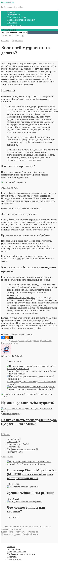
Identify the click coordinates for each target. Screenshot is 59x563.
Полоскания (13, 284)
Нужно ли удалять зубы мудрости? (28, 403)
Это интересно (14, 25)
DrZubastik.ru (7, 2)
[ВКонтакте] (3, 337)
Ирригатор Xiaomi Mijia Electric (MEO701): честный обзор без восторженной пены (32, 474)
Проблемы (12, 22)
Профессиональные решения (21, 20)
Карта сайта (7, 532)
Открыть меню (8, 30)
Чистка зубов (13, 14)
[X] (11, 337)
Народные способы (16, 17)
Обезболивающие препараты (21, 297)
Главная (11, 12)
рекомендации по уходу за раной (22, 201)
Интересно (12, 441)
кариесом (33, 219)
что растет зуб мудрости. (34, 114)
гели (19, 258)
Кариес (10, 127)
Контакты (20, 532)
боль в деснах (17, 340)
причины (13, 343)
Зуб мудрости (32, 340)
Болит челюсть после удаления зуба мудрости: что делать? (29, 422)
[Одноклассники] (7, 337)
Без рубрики (13, 439)
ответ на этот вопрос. (31, 208)
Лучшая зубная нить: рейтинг (30, 493)
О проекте (33, 532)
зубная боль (45, 340)
